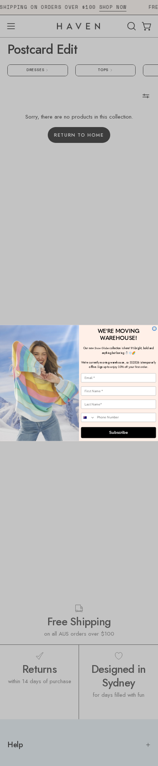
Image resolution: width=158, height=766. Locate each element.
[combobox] (88, 417)
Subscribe (118, 432)
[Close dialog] (154, 329)
